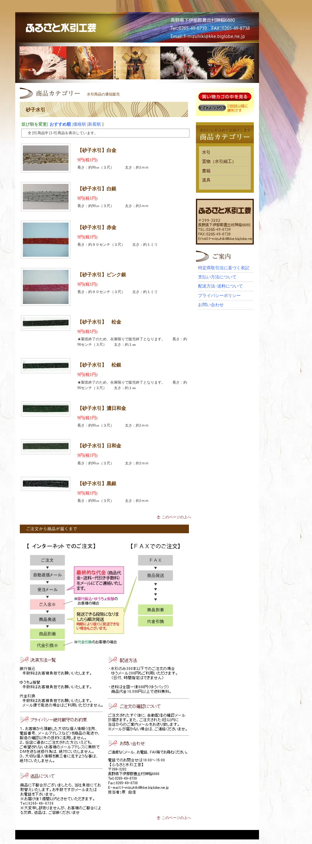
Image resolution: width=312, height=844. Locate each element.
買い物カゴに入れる (225, 97)
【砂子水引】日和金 (99, 445)
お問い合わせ (211, 304)
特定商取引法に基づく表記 (223, 268)
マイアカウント (212, 108)
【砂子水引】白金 (96, 150)
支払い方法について (217, 277)
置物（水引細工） (219, 161)
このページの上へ (176, 517)
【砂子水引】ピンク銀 (101, 274)
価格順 (79, 124)
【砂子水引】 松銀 (99, 364)
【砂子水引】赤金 (96, 227)
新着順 (94, 124)
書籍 (206, 171)
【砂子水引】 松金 (99, 321)
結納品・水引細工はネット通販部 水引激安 (137, 27)
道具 (206, 180)
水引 (206, 152)
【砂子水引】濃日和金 (101, 408)
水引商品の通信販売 (103, 94)
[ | (47, 124)
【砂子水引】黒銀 (96, 483)
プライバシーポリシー (219, 295)
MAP (245, 40)
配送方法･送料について (220, 286)
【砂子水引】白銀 (96, 188)
